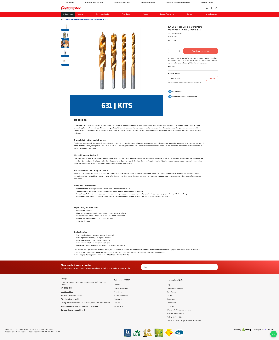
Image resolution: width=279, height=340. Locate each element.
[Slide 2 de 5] (65, 36)
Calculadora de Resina (175, 288)
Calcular (212, 78)
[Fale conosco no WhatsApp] (273, 334)
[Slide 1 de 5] (65, 27)
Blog (168, 285)
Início (62, 19)
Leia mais (171, 66)
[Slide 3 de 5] (65, 44)
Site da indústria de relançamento (179, 310)
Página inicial (118, 306)
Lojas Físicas (171, 303)
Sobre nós (170, 306)
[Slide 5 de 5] (65, 62)
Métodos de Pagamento (175, 313)
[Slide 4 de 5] (65, 53)
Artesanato (118, 299)
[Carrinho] (216, 8)
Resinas (117, 285)
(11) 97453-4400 (67, 291)
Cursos (169, 295)
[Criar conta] (214, 267)
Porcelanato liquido (121, 295)
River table (118, 292)
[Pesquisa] (207, 8)
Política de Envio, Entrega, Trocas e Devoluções (184, 321)
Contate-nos (171, 292)
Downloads (171, 299)
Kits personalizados (121, 288)
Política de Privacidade (175, 317)
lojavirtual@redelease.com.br (71, 295)
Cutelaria (117, 303)
